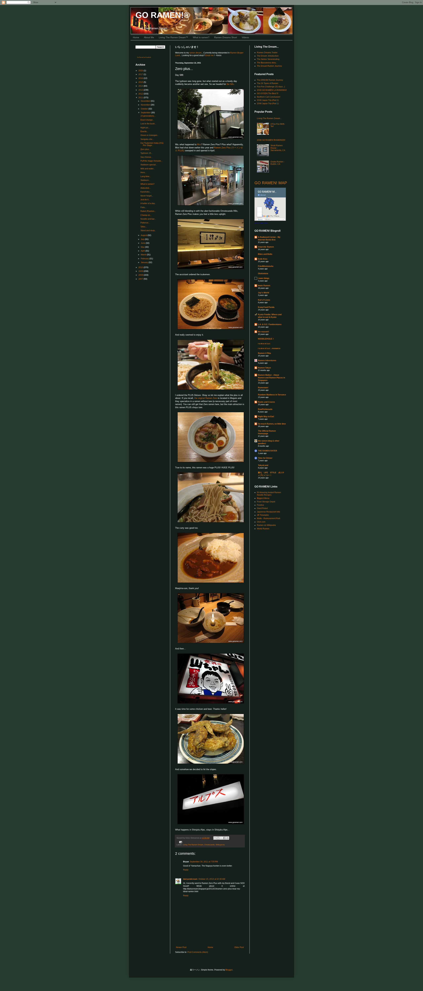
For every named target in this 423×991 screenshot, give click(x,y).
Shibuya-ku (220, 845)
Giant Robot (262, 508)
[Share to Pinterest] (227, 838)
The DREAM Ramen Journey (270, 80)
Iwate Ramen (264, 285)
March (144, 254)
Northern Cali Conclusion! (268, 97)
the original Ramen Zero (205, 398)
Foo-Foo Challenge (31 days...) (271, 86)
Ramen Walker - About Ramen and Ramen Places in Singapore (271, 377)
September (146, 112)
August (144, 235)
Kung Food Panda (266, 307)
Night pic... (145, 128)
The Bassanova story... (267, 63)
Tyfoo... (143, 227)
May (143, 247)
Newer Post (181, 947)
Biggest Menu (263, 498)
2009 (141, 271)
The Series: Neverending (268, 59)
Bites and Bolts (265, 254)
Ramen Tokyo (264, 368)
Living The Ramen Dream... (269, 118)
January (145, 262)
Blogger (229, 970)
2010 (141, 267)
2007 (141, 279)
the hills (230, 84)
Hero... (143, 172)
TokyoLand (263, 465)
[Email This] (215, 838)
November (146, 105)
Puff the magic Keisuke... (151, 161)
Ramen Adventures (267, 360)
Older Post (239, 947)
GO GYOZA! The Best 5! (267, 93)
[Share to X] (221, 838)
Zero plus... (145, 149)
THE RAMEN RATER (267, 451)
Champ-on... (146, 215)
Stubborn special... (148, 165)
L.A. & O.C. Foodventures (270, 324)
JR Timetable (263, 515)
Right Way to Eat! (266, 416)
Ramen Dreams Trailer (267, 52)
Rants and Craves (266, 402)
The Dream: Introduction (268, 56)
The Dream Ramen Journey (269, 66)
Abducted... (145, 188)
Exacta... (144, 131)
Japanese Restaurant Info (268, 512)
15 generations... (147, 116)
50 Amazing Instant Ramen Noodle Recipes (269, 493)
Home (136, 37)
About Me (149, 37)
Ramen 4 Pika (264, 353)
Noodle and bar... (148, 219)
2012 (141, 94)
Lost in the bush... (148, 124)
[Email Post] (180, 842)
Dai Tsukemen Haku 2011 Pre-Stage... (152, 144)
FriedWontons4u (265, 266)
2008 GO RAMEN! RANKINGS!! (271, 140)
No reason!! (263, 332)
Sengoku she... (147, 139)
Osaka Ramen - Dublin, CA (277, 163)
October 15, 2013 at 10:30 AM (211, 879)
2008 (141, 275)
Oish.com (261, 522)
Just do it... (145, 199)
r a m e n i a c (264, 343)
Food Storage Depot (266, 502)
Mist (199, 144)
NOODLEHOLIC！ (266, 339)
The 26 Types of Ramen (267, 83)
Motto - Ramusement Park (268, 518)
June (143, 243)
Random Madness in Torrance (272, 395)
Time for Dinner (265, 458)
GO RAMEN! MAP (270, 183)
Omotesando (209, 845)
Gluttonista (263, 273)
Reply (185, 870)
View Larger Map (260, 223)
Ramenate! (263, 387)
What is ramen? (201, 37)
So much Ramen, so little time (272, 424)
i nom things (263, 278)
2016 (141, 78)
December (146, 101)
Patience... (145, 223)
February (145, 258)
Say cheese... (146, 157)
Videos (245, 37)
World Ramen (263, 528)
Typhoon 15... (146, 153)
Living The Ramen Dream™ (173, 37)
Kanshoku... (145, 192)
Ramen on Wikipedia (266, 525)
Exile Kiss (262, 259)
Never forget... (146, 196)
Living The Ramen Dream (193, 845)
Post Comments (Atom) (197, 952)
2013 (141, 90)
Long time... (145, 176)
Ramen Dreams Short (225, 37)
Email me (209, 55)
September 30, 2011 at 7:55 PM (204, 862)
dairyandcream (190, 879)
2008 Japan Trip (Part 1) (268, 103)
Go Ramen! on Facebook (144, 57)
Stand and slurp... (148, 230)
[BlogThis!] (218, 838)
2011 (141, 97)
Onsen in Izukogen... (149, 135)
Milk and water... (147, 169)
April (143, 251)
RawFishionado (265, 409)
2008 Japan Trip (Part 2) (268, 100)
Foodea (260, 505)
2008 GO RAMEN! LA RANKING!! (272, 90)
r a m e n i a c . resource (269, 348)
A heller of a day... (148, 203)
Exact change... (147, 120)
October (144, 109)
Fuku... (143, 207)
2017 (141, 74)
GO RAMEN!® (162, 15)
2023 (141, 70)
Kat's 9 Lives (264, 300)
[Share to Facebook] (224, 838)
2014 (141, 86)
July (143, 239)
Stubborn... (145, 180)
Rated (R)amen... (148, 211)
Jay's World (263, 293)
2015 (141, 82)
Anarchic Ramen (266, 247)
